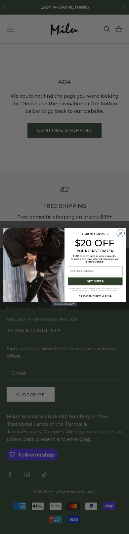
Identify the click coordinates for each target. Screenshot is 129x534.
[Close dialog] (121, 233)
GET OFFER (95, 281)
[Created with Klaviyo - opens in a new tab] (64, 304)
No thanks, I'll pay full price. (95, 295)
